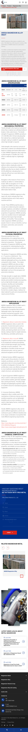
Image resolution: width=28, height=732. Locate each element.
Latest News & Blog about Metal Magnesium (12, 632)
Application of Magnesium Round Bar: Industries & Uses (12, 653)
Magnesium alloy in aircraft (10, 338)
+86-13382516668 (10, 700)
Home (4, 6)
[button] (2, 547)
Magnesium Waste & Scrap (8, 683)
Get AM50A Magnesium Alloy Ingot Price (14, 69)
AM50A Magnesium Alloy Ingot (9, 7)
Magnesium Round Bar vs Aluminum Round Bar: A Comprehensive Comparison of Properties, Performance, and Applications (12, 642)
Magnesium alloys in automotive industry (14, 322)
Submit (10, 532)
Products (9, 6)
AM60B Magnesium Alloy (10, 571)
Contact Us (4, 696)
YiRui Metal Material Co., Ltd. (14, 717)
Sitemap (3, 722)
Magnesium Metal (6, 675)
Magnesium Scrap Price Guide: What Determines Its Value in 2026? (13, 665)
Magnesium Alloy (17, 6)
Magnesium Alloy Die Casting (8, 687)
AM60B (3, 115)
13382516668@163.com (11, 706)
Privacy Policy (10, 722)
